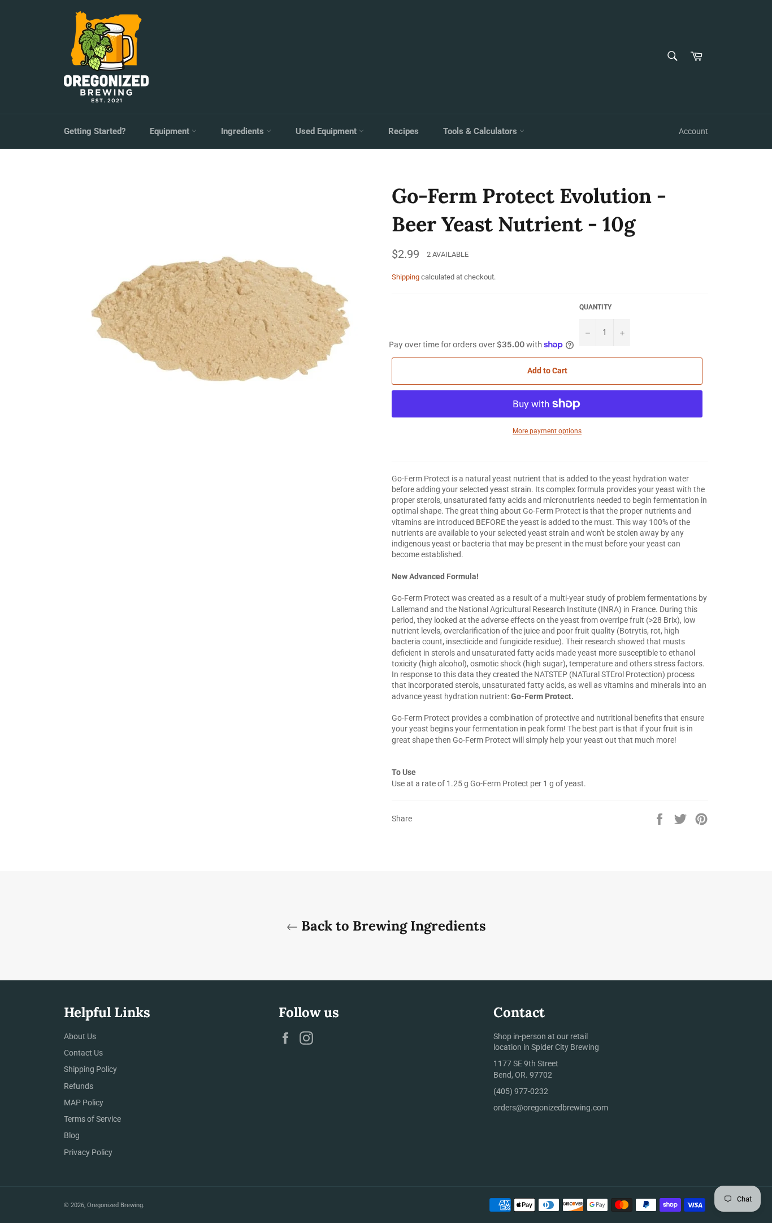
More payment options (547, 431)
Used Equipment (327, 131)
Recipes (403, 131)
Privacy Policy (88, 1152)
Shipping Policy (90, 1069)
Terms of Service (92, 1118)
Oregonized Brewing (115, 1205)
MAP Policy (83, 1102)
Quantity (595, 307)
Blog (72, 1135)
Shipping (405, 277)
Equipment (171, 131)
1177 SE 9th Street (525, 1063)
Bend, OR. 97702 (522, 1074)
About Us (80, 1036)
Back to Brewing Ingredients (392, 926)
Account (693, 131)
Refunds (78, 1086)
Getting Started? (94, 131)
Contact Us (83, 1052)
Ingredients (243, 131)
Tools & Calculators (481, 131)
